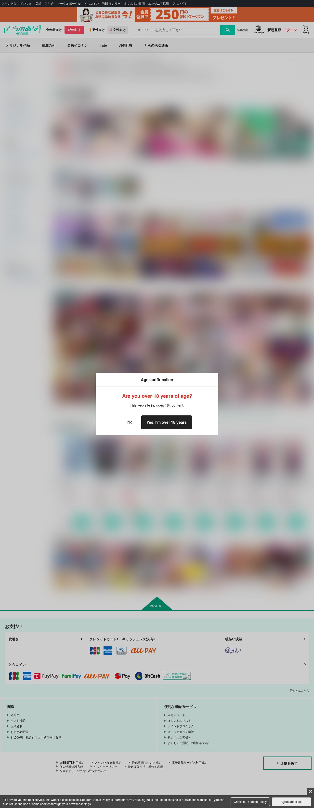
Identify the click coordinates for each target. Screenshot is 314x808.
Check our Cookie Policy (250, 801)
